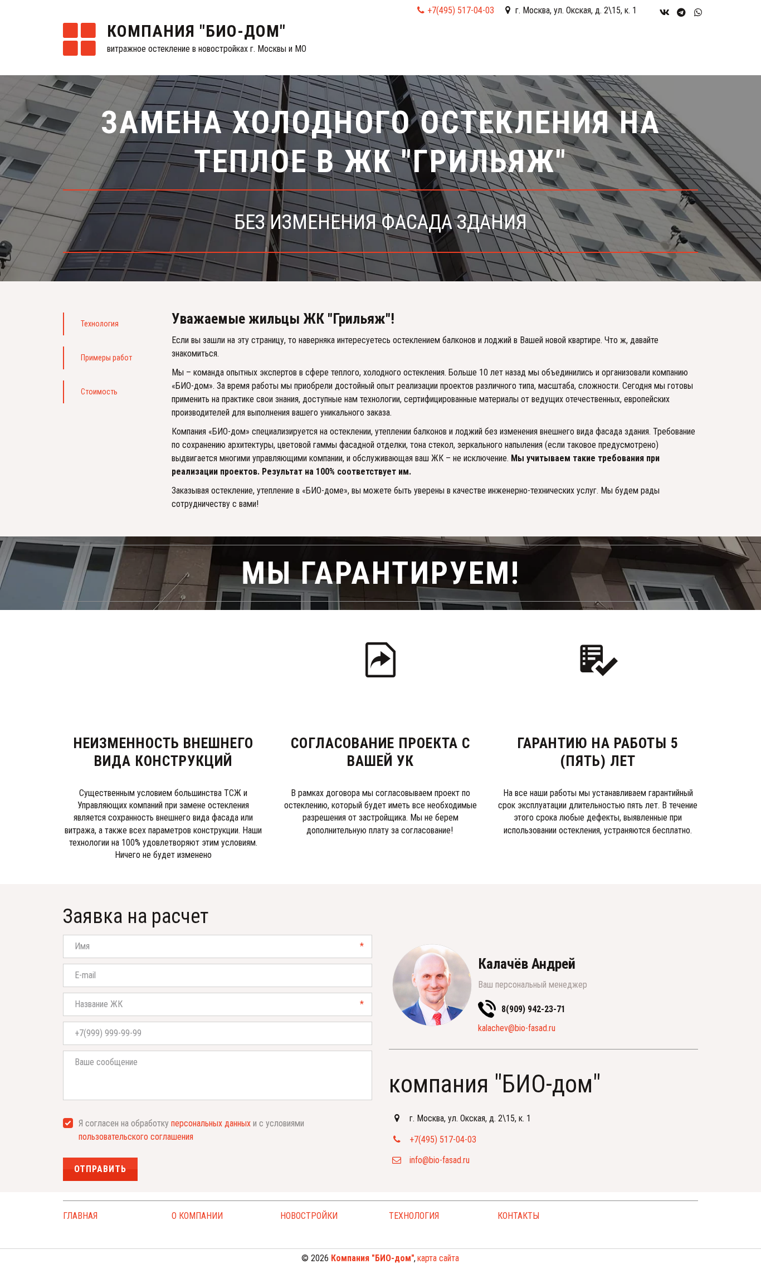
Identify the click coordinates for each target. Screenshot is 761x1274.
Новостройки (496, 49)
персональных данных (211, 1123)
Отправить (100, 1169)
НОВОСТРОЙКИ (309, 1215)
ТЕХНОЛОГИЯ (414, 1215)
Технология (573, 49)
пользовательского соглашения (136, 1136)
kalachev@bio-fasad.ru (516, 1028)
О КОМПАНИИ (197, 1215)
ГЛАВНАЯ (359, 49)
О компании (418, 49)
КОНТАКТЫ (636, 49)
